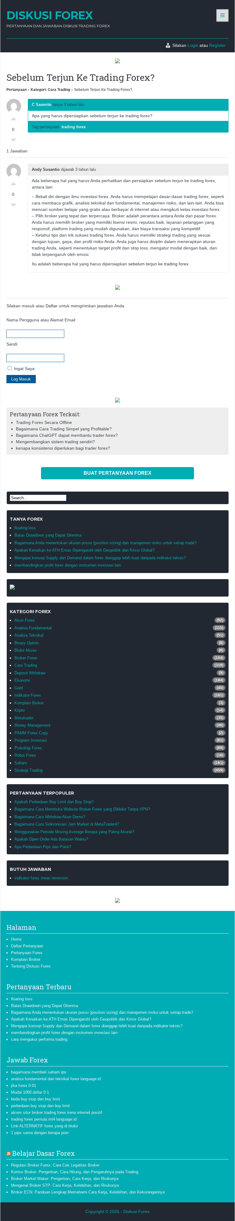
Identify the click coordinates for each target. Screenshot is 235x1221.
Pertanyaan (16, 90)
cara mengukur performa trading (39, 1039)
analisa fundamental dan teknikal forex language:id (56, 1079)
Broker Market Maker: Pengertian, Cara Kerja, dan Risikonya (64, 1178)
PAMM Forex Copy (31, 733)
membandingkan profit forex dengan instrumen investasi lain (67, 565)
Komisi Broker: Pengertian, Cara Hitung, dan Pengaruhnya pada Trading (74, 1172)
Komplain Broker (29, 703)
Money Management (32, 725)
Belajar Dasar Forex (43, 1153)
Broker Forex (25, 658)
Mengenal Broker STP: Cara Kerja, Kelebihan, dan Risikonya (65, 1185)
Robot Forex (25, 755)
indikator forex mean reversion (41, 878)
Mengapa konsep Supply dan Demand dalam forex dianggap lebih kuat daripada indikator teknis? (100, 558)
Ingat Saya (24, 368)
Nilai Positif (13, 117)
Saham (20, 763)
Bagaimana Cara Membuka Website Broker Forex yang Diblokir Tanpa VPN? (82, 809)
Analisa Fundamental (33, 628)
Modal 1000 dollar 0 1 (30, 1092)
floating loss (25, 528)
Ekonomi (22, 680)
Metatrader (23, 718)
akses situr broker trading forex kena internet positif (56, 1112)
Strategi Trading (28, 770)
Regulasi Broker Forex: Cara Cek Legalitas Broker (55, 1165)
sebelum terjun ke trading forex (158, 263)
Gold (18, 688)
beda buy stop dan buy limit (35, 1099)
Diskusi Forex (49, 15)
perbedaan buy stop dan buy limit (40, 1105)
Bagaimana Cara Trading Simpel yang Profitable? (64, 428)
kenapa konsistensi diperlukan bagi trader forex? (63, 448)
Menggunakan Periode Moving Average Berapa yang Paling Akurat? (74, 832)
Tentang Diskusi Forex (31, 966)
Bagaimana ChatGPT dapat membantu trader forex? (67, 435)
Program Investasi (30, 740)
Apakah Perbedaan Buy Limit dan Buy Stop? (54, 802)
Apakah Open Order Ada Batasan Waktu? (51, 839)
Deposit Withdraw (29, 673)
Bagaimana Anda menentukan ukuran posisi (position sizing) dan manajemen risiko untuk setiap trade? (105, 543)
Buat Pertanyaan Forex (117, 473)
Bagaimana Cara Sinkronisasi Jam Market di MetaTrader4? (66, 824)
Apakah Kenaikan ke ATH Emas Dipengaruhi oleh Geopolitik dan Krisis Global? (84, 550)
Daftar (52, 305)
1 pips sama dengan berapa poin (40, 1132)
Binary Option (26, 643)
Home (16, 939)
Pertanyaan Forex (27, 952)
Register (217, 45)
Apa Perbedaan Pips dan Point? (42, 847)
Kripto (19, 710)
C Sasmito (41, 104)
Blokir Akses (25, 650)
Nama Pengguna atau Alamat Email (40, 319)
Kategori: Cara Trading (50, 90)
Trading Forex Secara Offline (44, 422)
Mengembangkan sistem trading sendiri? (55, 441)
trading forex (74, 127)
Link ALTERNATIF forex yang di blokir (44, 1126)
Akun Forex (24, 620)
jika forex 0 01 (23, 1085)
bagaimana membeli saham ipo (38, 1072)
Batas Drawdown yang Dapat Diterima (47, 535)
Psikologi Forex (28, 748)
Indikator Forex (27, 695)
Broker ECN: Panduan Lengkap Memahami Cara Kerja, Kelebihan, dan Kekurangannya (88, 1192)
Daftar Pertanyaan (27, 946)
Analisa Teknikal (28, 635)
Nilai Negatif (13, 142)
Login (193, 45)
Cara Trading (25, 665)
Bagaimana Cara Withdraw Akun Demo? (49, 817)
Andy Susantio (46, 169)
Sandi (11, 344)
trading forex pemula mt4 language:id (43, 1119)
